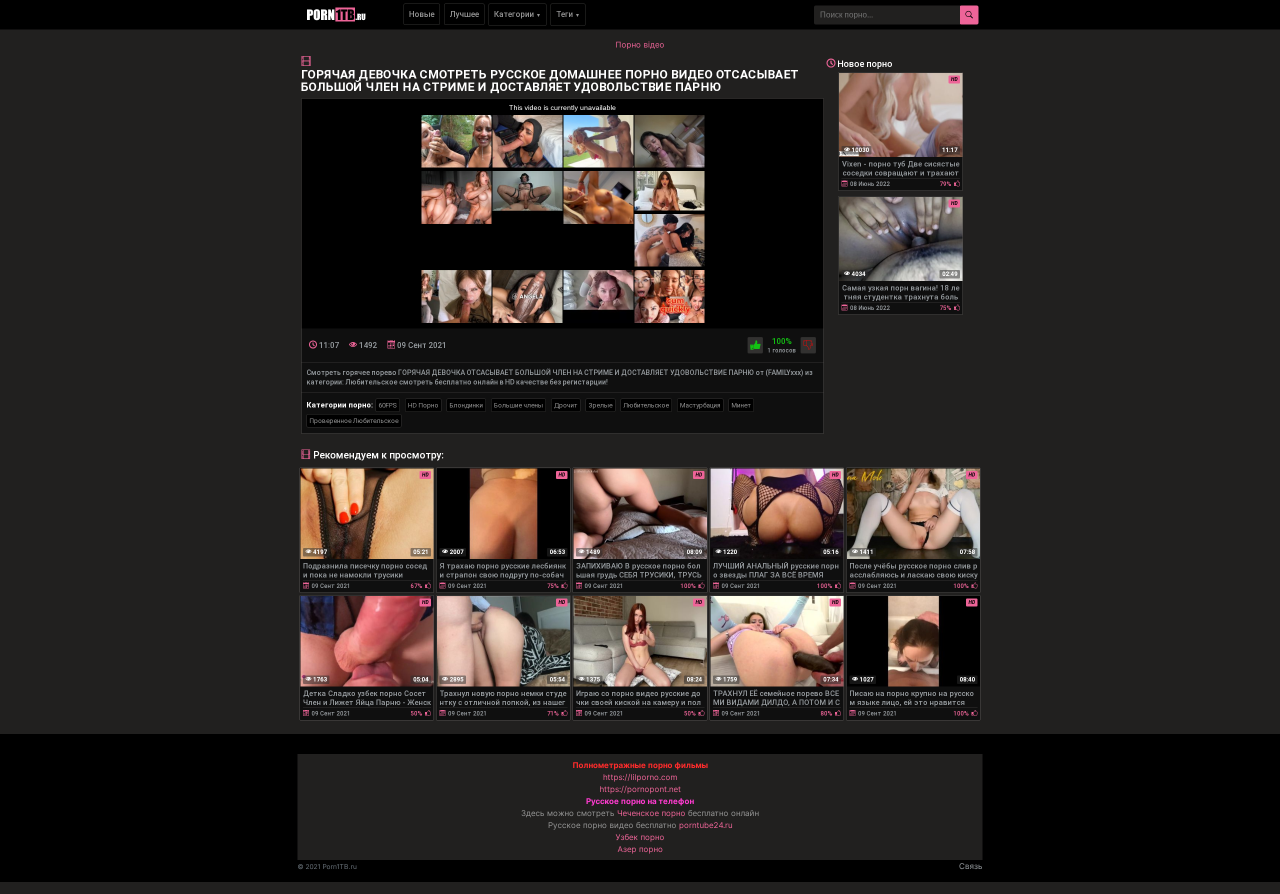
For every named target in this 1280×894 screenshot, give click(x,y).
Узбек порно (640, 837)
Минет (741, 405)
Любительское (646, 405)
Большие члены (518, 405)
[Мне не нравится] (808, 345)
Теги (568, 14)
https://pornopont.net (640, 789)
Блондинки (466, 405)
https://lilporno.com (640, 777)
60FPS (387, 405)
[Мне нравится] (755, 345)
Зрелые (600, 405)
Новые (421, 14)
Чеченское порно (651, 813)
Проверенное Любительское (354, 420)
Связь (970, 866)
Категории (517, 14)
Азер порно (640, 849)
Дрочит (566, 405)
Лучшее (464, 14)
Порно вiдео (640, 45)
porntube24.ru (705, 825)
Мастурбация (700, 405)
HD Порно (423, 405)
